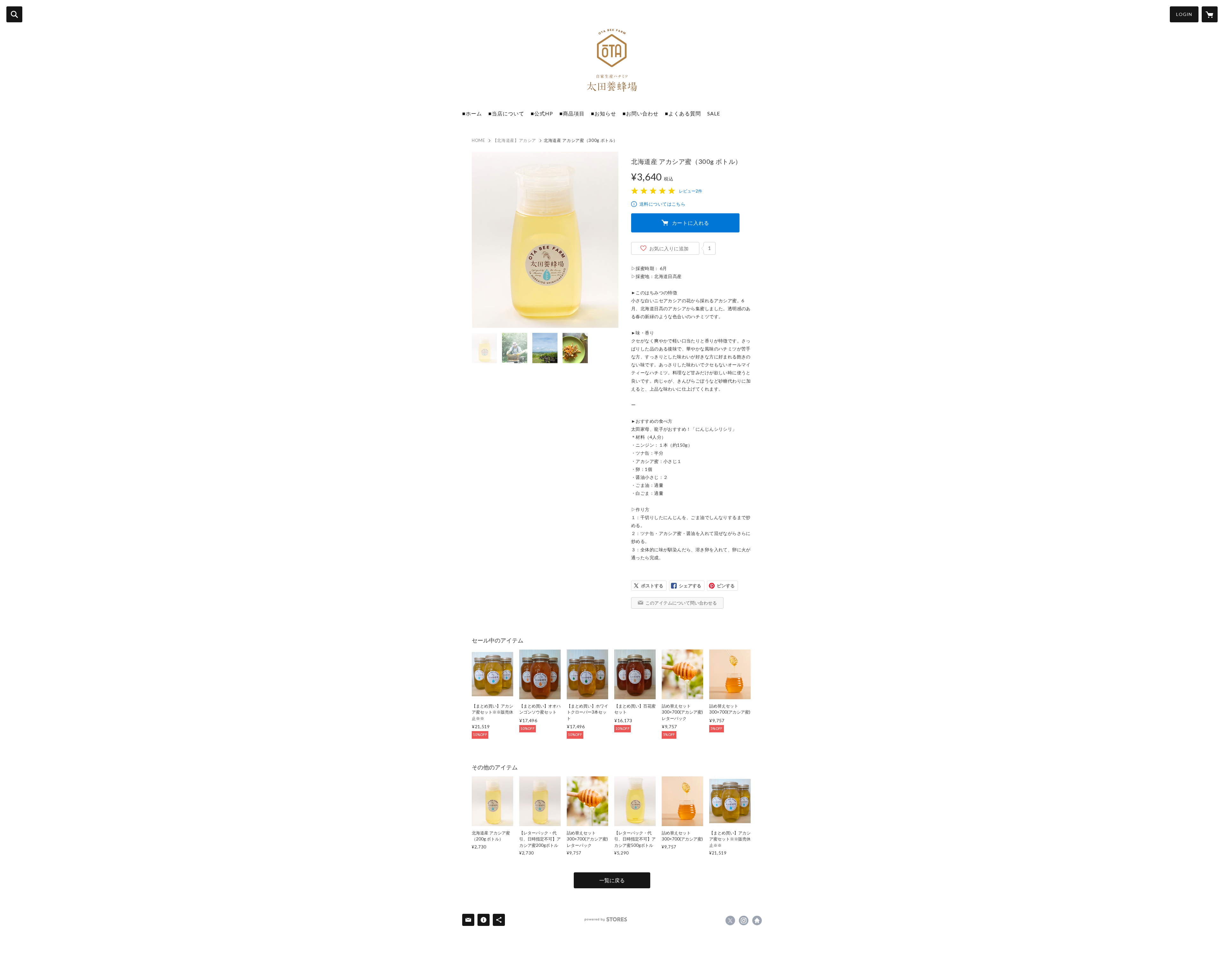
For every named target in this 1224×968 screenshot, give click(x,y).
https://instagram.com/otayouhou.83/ (743, 920)
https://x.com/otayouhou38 (730, 920)
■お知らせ (603, 113)
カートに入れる (691, 223)
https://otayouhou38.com (757, 920)
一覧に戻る (612, 880)
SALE (713, 113)
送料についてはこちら (662, 204)
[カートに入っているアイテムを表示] (1210, 14)
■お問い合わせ (641, 113)
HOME (478, 140)
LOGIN (1184, 14)
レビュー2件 (690, 191)
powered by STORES (606, 919)
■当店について (506, 113)
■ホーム (472, 113)
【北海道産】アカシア (514, 140)
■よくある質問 (683, 113)
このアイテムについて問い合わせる (681, 602)
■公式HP (542, 113)
